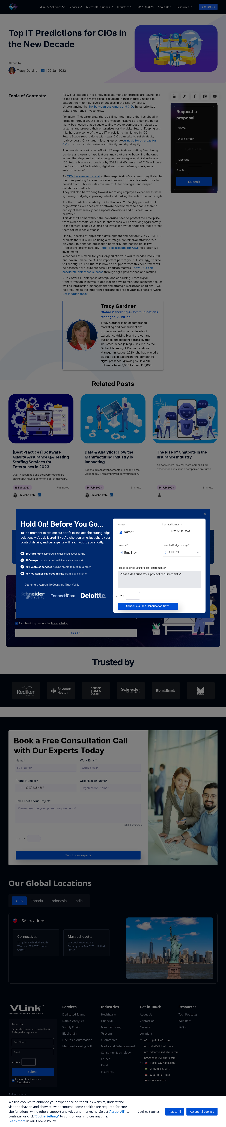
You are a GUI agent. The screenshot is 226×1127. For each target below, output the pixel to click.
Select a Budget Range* (176, 545)
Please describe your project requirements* (142, 567)
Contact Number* (172, 524)
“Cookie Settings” (46, 1116)
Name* (122, 524)
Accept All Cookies (202, 1112)
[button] (165, 532)
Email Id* (123, 545)
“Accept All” (117, 1111)
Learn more (17, 1121)
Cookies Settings (149, 1112)
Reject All (175, 1112)
